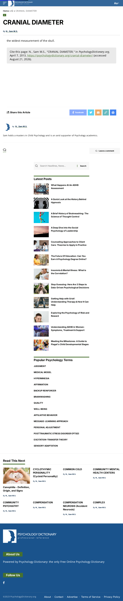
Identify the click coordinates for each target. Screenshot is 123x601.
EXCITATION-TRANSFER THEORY (51, 439)
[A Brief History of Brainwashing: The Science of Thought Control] (41, 217)
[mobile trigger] (5, 3)
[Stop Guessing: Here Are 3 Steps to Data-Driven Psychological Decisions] (41, 288)
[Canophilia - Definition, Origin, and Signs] (16, 476)
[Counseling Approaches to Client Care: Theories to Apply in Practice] (41, 245)
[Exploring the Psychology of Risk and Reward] (41, 316)
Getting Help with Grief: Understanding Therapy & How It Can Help (70, 301)
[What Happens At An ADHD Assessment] (41, 189)
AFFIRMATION (41, 384)
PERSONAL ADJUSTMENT (47, 427)
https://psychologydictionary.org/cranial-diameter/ (60, 55)
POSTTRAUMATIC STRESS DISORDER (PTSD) (56, 433)
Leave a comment (106, 151)
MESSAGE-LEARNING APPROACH (51, 421)
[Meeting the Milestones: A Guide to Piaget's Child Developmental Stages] (41, 345)
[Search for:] (58, 166)
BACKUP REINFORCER (45, 390)
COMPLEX (99, 502)
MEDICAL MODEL (42, 372)
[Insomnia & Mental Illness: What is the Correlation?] (41, 274)
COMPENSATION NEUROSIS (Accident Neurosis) (75, 506)
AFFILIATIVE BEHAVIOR (45, 415)
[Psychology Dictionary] (20, 3)
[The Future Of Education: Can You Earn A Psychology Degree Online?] (41, 260)
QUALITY (38, 403)
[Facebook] (4, 583)
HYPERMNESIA (41, 378)
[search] (110, 3)
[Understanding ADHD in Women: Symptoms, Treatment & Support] (41, 331)
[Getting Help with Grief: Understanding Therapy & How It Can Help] (41, 302)
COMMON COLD (72, 469)
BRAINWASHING (42, 396)
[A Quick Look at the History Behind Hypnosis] (41, 203)
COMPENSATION (43, 502)
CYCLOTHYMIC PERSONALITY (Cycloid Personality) (45, 473)
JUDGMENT (40, 366)
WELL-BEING (40, 409)
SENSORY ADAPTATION (46, 445)
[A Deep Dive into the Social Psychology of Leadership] (41, 231)
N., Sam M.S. (12, 31)
